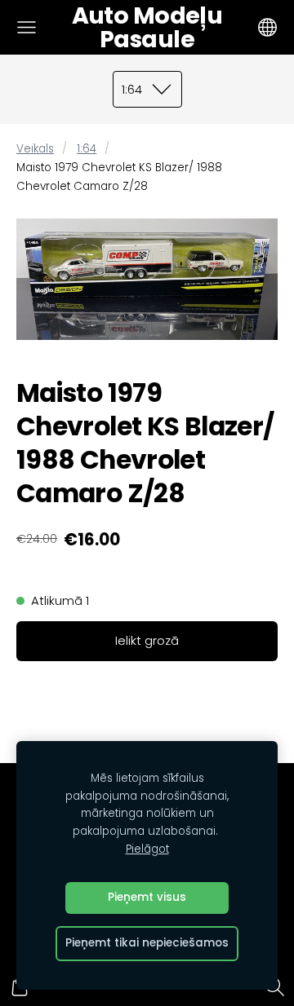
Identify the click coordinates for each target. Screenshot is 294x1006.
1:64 (86, 149)
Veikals (35, 149)
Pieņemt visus (147, 897)
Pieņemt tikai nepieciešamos (147, 943)
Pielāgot (147, 849)
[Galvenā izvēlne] (26, 27)
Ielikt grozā (147, 640)
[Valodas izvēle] (267, 27)
